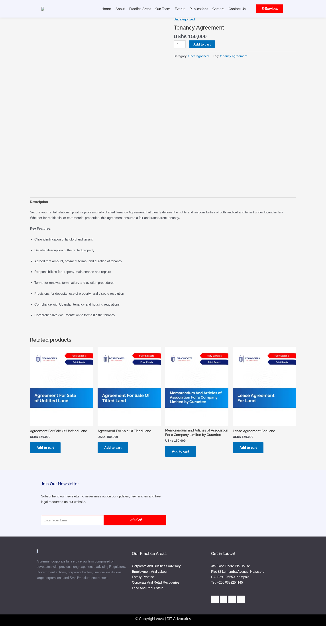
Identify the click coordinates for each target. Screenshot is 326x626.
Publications (199, 9)
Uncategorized (184, 19)
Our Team (162, 9)
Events (180, 9)
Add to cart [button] (45, 447)
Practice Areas (140, 9)
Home (106, 9)
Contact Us (237, 9)
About (120, 9)
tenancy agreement (233, 56)
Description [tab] (39, 202)
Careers (218, 9)
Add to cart (202, 44)
